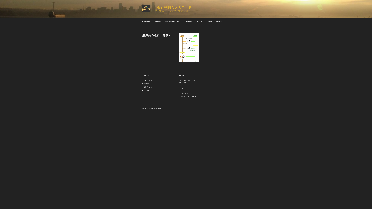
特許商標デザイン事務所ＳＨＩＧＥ (192, 96)
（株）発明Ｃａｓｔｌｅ (172, 8)
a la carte (219, 21)
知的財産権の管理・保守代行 (173, 21)
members (189, 21)
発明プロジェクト (149, 87)
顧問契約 (158, 21)
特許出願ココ (185, 93)
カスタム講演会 (147, 21)
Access (210, 21)
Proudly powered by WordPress (151, 108)
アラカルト (147, 90)
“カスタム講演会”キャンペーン (188, 80)
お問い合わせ (200, 21)
